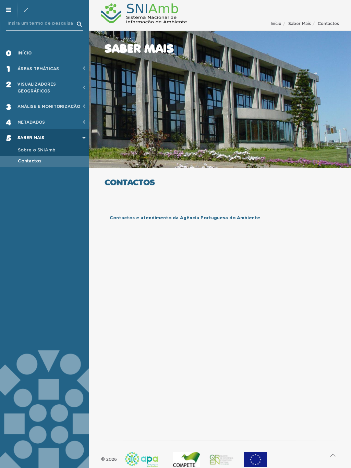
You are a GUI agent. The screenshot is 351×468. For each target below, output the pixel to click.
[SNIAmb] (144, 13)
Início (276, 24)
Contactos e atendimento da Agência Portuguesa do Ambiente (185, 218)
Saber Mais (299, 24)
